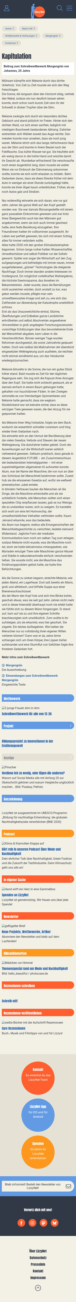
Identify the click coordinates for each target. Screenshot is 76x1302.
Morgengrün (52, 35)
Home (8, 28)
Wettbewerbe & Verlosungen (20, 35)
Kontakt (38, 1271)
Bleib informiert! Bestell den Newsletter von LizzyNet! (33, 1186)
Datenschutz (38, 1257)
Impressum (38, 1277)
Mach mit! (27, 28)
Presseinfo (38, 1264)
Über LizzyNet (38, 1251)
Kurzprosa (10, 43)
